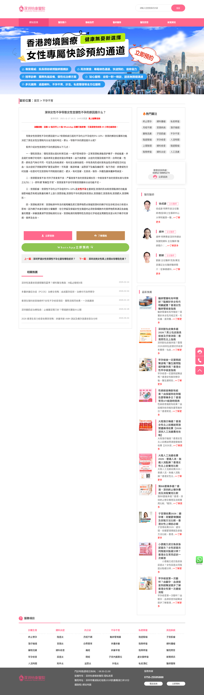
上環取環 (147, 146)
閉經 (88, 657)
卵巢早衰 (115, 650)
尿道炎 (60, 657)
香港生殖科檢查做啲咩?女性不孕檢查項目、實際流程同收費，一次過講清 (58, 301)
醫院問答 (144, 22)
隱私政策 (108, 676)
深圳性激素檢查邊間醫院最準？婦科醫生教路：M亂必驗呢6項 (52, 283)
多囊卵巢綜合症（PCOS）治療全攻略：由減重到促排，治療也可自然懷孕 (58, 292)
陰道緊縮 (147, 140)
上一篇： (28, 259)
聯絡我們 (89, 22)
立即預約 (176, 684)
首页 (36, 100)
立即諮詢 (162, 177)
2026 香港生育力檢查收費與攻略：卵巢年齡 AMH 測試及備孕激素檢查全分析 (60, 319)
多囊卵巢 (115, 643)
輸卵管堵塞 (115, 637)
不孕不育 (48, 100)
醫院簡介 (62, 22)
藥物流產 (147, 133)
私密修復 (175, 121)
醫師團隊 (117, 22)
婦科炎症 (161, 152)
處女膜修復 (143, 657)
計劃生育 (32, 630)
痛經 (88, 650)
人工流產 (175, 152)
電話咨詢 (153, 684)
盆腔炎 (88, 663)
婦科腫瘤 (161, 121)
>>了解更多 (172, 245)
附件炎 (60, 663)
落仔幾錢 (175, 127)
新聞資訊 (172, 22)
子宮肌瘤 (161, 133)
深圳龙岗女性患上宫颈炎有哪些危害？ (107, 259)
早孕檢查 (161, 140)
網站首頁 (33, 22)
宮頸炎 (60, 643)
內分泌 (87, 630)
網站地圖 (86, 685)
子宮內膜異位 (115, 657)
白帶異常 (87, 643)
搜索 (178, 8)
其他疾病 (170, 630)
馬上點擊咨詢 (94, 118)
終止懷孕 (147, 121)
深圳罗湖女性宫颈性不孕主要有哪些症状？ (54, 259)
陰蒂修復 (143, 650)
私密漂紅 (143, 663)
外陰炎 (115, 663)
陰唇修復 (147, 152)
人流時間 (175, 140)
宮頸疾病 (161, 127)
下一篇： (83, 259)
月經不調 (147, 127)
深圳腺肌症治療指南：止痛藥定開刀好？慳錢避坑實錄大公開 (51, 310)
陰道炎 (60, 637)
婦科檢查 (161, 146)
